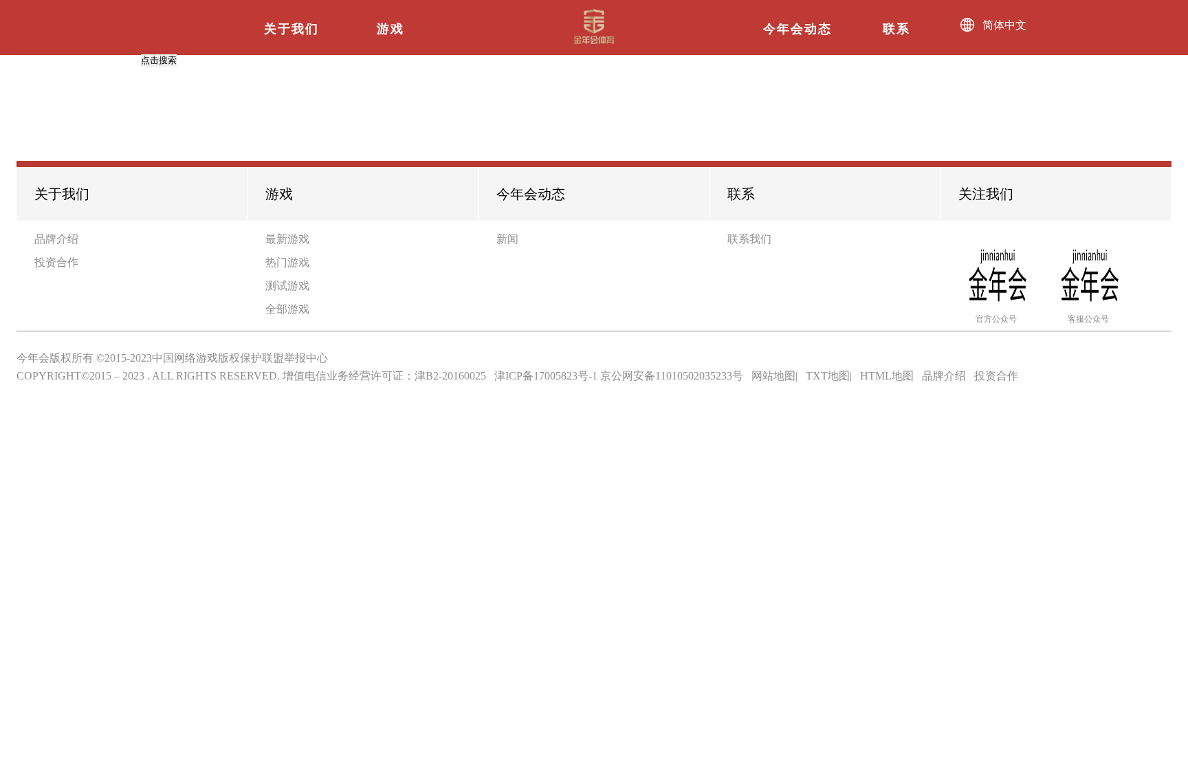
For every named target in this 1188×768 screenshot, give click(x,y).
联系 (896, 29)
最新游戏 (287, 239)
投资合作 (56, 262)
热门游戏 (287, 262)
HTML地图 (887, 376)
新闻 (507, 239)
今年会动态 (797, 29)
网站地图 (773, 376)
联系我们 (749, 239)
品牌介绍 (56, 239)
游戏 (390, 29)
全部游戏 (287, 309)
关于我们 (291, 29)
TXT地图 (828, 376)
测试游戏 (287, 286)
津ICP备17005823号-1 (545, 376)
